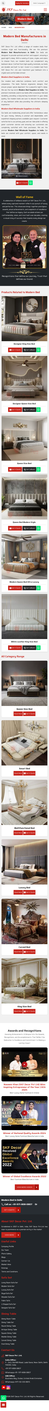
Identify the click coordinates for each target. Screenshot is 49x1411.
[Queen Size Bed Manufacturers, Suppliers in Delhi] (24, 438)
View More (9, 1235)
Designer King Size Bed (24, 344)
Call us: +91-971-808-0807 (18, 1204)
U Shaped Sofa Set (8, 1304)
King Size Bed (24, 1006)
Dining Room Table (8, 1319)
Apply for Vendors (22, 3)
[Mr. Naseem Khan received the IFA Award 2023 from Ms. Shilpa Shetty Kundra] (24, 247)
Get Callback (30, 350)
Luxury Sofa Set (7, 1290)
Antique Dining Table (9, 1329)
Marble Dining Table (8, 1337)
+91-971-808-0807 (13, 1368)
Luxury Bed (24, 887)
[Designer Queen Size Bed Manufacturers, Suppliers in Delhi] (24, 378)
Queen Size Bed (24, 463)
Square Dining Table (8, 1333)
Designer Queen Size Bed (24, 403)
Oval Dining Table (7, 1344)
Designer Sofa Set (8, 1308)
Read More (18, 713)
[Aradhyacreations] (3, 3)
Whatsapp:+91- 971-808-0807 (18, 1372)
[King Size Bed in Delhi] (24, 981)
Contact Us (5, 1261)
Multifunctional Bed (24, 828)
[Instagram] (8, 1387)
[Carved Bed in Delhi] (24, 921)
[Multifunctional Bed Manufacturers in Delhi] (24, 802)
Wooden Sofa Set (8, 1297)
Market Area (6, 1264)
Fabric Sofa (5, 1300)
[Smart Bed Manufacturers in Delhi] (24, 743)
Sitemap (4, 1268)
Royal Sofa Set (7, 1293)
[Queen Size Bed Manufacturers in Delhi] (24, 683)
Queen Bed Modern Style (24, 522)
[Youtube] (4, 1387)
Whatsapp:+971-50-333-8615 (17, 1381)
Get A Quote (16, 350)
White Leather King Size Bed (24, 641)
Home (3, 27)
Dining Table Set (7, 1322)
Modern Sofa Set (7, 1286)
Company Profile (7, 1246)
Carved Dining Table (8, 1340)
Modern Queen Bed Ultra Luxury (24, 582)
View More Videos (24, 1187)
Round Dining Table (8, 1326)
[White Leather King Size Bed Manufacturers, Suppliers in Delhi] (24, 616)
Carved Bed (24, 947)
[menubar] (45, 9)
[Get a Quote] (3, 1405)
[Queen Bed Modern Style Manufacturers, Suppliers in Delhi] (24, 497)
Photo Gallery (6, 1253)
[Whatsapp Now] (31, 182)
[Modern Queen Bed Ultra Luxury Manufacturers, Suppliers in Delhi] (24, 556)
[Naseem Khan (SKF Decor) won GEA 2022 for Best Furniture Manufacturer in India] (24, 1156)
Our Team (5, 1250)
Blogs (3, 1257)
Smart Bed (24, 768)
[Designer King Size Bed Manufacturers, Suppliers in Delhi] (24, 318)
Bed (10, 27)
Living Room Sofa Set (9, 1282)
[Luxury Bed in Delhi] (24, 862)
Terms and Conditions (9, 1271)
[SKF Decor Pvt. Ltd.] (14, 9)
